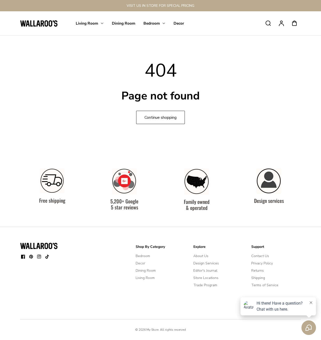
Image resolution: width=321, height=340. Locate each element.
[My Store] (39, 246)
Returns (257, 270)
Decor (140, 263)
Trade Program (205, 285)
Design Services (206, 263)
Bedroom (143, 256)
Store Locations (205, 277)
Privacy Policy (262, 263)
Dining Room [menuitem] (123, 23)
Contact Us (260, 256)
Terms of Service (264, 285)
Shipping (258, 277)
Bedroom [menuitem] (151, 23)
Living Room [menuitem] (87, 23)
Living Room (145, 277)
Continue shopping (160, 117)
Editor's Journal (205, 270)
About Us (200, 256)
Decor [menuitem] (179, 23)
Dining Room (146, 270)
